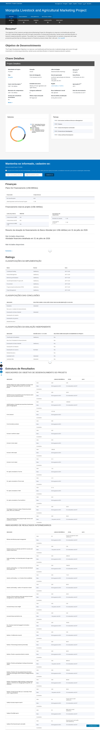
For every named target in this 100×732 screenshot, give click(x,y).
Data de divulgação (35, 75)
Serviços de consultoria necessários (14, 96)
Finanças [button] (36, 20)
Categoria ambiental (35, 90)
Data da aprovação (56, 75)
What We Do (8, 3)
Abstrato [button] (11, 20)
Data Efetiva (76, 75)
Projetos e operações (17, 3)
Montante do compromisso (15, 90)
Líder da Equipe (55, 69)
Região (53, 83)
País (9, 75)
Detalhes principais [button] (23, 20)
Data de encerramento (79, 90)
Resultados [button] (59, 20)
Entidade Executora (35, 83)
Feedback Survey (93, 725)
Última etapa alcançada (36, 95)
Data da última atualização (59, 95)
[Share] (1, 368)
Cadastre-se (49, 174)
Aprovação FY (77, 84)
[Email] (1, 362)
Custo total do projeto (15, 84)
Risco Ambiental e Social (58, 90)
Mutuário (76, 70)
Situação (32, 69)
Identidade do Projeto (14, 69)
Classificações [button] (48, 20)
